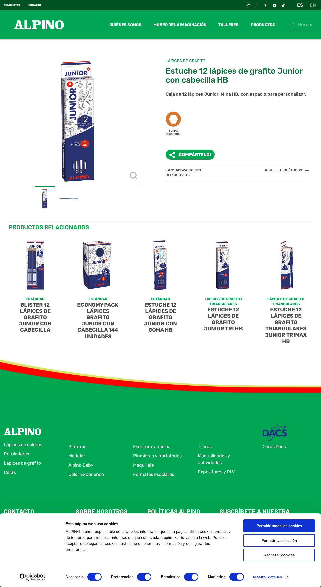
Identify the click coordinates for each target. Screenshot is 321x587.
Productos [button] (263, 24)
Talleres (228, 24)
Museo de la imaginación (179, 24)
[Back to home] (34, 24)
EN (313, 5)
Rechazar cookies (279, 555)
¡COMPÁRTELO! (194, 154)
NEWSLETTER (12, 5)
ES (300, 5)
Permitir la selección (279, 540)
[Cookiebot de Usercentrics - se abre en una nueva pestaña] (32, 577)
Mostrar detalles (267, 577)
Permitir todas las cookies (279, 526)
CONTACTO (34, 5)
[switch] (144, 577)
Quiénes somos (125, 24)
